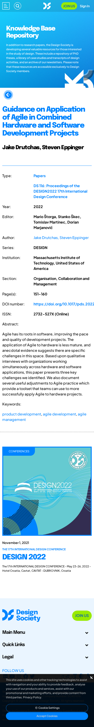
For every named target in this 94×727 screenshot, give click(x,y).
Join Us (69, 6)
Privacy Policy (32, 697)
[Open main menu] (6, 6)
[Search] (17, 6)
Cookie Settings (49, 707)
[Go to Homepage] (47, 5)
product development (21, 414)
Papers (40, 175)
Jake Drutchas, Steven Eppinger (61, 237)
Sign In (85, 6)
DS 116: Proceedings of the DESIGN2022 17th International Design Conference (60, 191)
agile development (59, 414)
